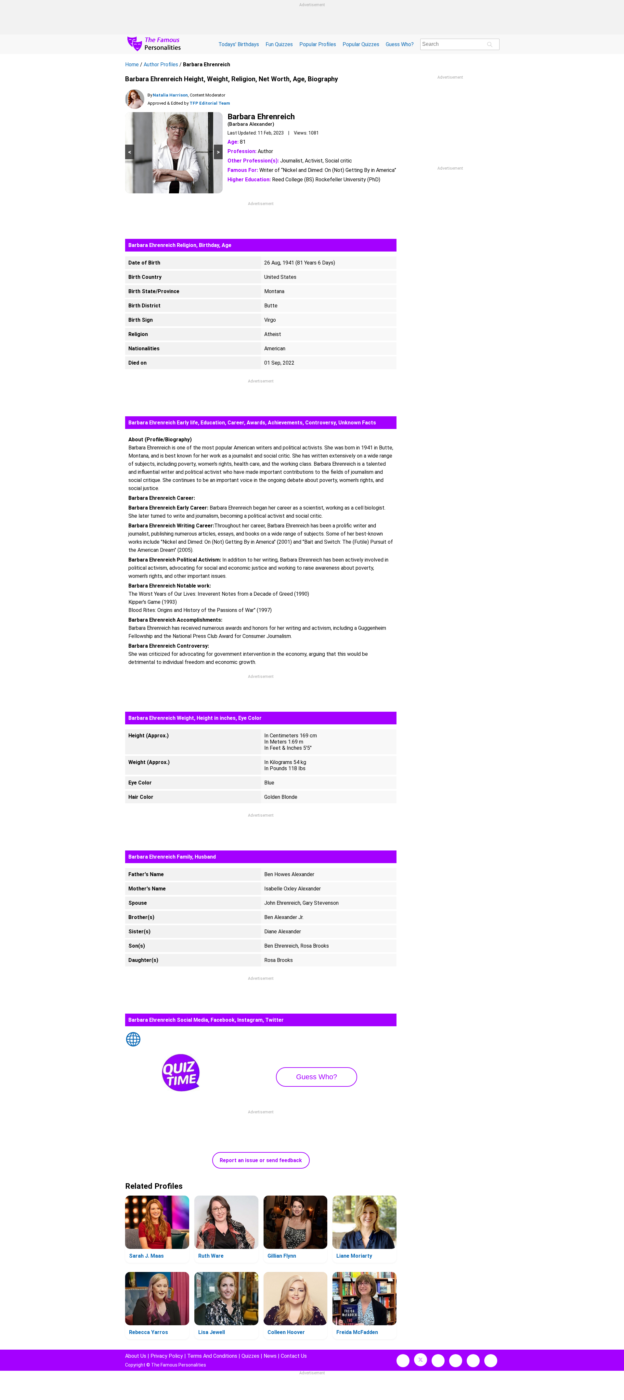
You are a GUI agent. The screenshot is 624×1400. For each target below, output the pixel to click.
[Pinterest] (473, 1360)
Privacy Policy (166, 1356)
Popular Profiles (317, 44)
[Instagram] (438, 1360)
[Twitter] (420, 1359)
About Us (135, 1356)
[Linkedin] (455, 1360)
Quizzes (250, 1356)
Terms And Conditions (212, 1356)
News (270, 1356)
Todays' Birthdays (238, 44)
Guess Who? (400, 44)
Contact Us (294, 1356)
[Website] (133, 1040)
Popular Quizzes (361, 44)
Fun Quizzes (279, 44)
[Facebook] (403, 1360)
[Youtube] (490, 1360)
